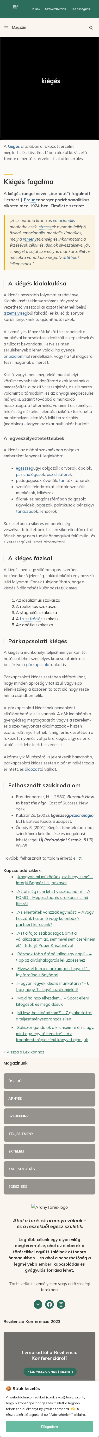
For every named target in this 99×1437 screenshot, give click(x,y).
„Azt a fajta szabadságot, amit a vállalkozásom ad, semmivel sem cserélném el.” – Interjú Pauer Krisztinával (55, 939)
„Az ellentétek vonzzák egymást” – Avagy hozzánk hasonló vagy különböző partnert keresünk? (55, 918)
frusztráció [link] (30, 618)
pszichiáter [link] (57, 474)
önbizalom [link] (13, 356)
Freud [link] (30, 199)
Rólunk (35, 9)
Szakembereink (55, 9)
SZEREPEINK (18, 1116)
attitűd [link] (69, 257)
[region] (49, 1409)
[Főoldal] (17, 9)
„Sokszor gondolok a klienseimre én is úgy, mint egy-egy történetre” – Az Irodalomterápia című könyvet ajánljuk (55, 1033)
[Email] (38, 1304)
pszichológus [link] (28, 474)
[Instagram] (61, 1304)
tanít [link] (63, 480)
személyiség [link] (16, 313)
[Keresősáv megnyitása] (91, 27)
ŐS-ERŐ (15, 1081)
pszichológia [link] (81, 815)
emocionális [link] (64, 220)
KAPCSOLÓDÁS (21, 1169)
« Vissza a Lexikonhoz (24, 1051)
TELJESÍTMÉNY (20, 1134)
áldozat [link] (32, 769)
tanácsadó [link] (26, 511)
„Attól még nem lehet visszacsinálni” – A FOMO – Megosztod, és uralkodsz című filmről (53, 897)
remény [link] (30, 239)
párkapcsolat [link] (38, 664)
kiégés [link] (14, 146)
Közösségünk (80, 9)
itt (79, 858)
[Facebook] (49, 1304)
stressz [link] (45, 226)
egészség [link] (24, 468)
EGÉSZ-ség (17, 1186)
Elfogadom (49, 1426)
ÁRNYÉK (15, 1098)
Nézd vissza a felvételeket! (50, 1371)
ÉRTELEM (16, 1151)
